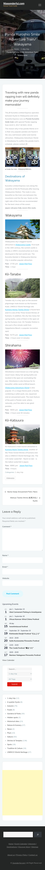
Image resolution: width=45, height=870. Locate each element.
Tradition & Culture (14, 748)
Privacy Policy (21, 855)
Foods (9, 710)
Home (11, 844)
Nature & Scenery (14, 725)
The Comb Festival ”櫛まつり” (21, 648)
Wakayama (10, 478)
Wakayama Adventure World (17, 388)
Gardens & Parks (14, 713)
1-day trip (19, 472)
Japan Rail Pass (25, 264)
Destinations (12, 847)
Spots (9, 744)
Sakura (10, 737)
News (9, 729)
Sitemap (34, 847)
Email (5, 567)
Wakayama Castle (23, 245)
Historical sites (13, 721)
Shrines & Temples (14, 740)
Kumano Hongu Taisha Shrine (17, 309)
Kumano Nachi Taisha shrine (16, 449)
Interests (32, 844)
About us (11, 855)
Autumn (10, 706)
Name (5, 555)
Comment (6, 526)
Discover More (24, 847)
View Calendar (8, 660)
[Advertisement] (22, 792)
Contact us (33, 855)
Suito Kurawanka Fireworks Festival (24, 641)
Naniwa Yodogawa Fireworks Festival (25, 655)
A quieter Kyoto (13, 702)
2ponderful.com (18, 863)
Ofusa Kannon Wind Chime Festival (24, 619)
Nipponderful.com (13, 3)
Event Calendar (21, 844)
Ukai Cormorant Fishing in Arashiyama (25, 612)
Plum (9, 733)
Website (5, 578)
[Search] (38, 834)
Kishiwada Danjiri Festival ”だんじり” (24, 634)
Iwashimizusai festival (18, 626)
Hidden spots (12, 717)
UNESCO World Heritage (17, 752)
